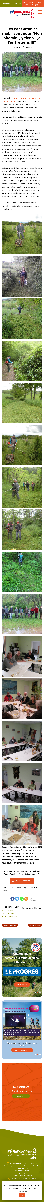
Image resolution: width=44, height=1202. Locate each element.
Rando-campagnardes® (12, 3)
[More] (26, 899)
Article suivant (35, 925)
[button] (35, 992)
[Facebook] (12, 899)
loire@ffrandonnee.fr (10, 916)
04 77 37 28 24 (8, 913)
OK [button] (22, 1195)
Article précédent (10, 925)
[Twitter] (17, 899)
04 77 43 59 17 (8, 910)
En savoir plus (22, 1191)
